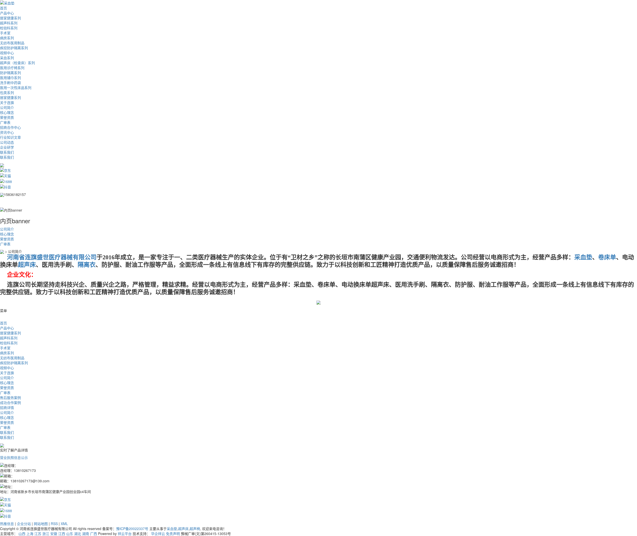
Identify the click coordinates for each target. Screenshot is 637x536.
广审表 (5, 122)
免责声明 (173, 533)
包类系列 (7, 92)
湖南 (85, 533)
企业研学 (7, 147)
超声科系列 (8, 22)
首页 (3, 7)
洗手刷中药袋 (10, 82)
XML (64, 523)
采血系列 (7, 57)
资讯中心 (7, 132)
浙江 (45, 533)
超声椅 (195, 528)
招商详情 (7, 407)
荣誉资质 (7, 117)
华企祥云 (158, 533)
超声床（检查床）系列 (17, 62)
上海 (29, 533)
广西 (93, 533)
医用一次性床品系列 (15, 87)
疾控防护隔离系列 (14, 47)
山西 (21, 533)
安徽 (53, 533)
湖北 (77, 533)
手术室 (5, 32)
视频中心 (7, 52)
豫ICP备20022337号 (132, 528)
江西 (61, 533)
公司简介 (7, 107)
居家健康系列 (10, 17)
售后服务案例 (10, 397)
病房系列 (7, 37)
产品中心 (7, 12)
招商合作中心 (10, 127)
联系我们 (7, 152)
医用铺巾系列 (10, 77)
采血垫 (172, 528)
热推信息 (7, 523)
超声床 (183, 528)
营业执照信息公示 (14, 457)
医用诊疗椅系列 (12, 67)
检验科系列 (8, 27)
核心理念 (7, 112)
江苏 (37, 533)
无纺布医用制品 (12, 42)
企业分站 (24, 523)
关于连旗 (7, 102)
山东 (69, 533)
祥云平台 (125, 533)
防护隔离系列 (10, 72)
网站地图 (41, 523)
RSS (54, 523)
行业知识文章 (10, 137)
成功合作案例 (10, 402)
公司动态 (7, 142)
